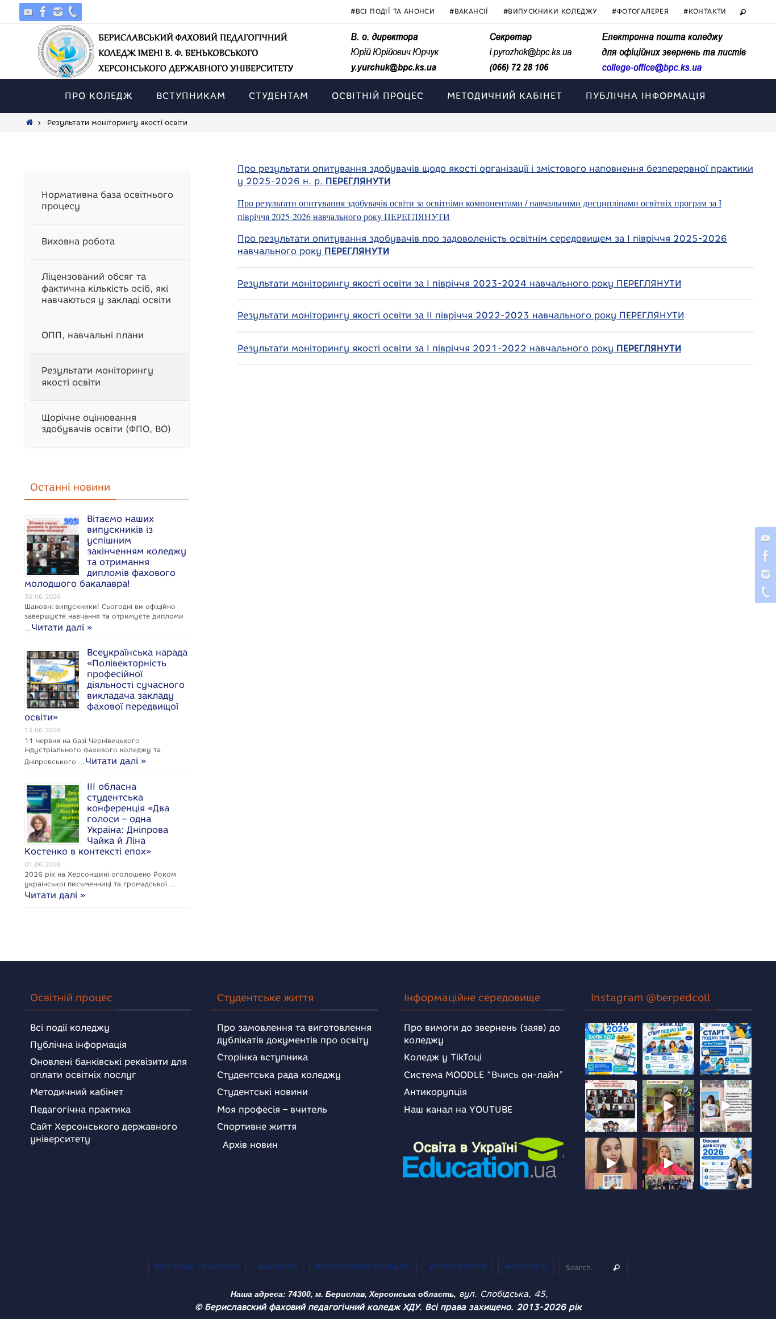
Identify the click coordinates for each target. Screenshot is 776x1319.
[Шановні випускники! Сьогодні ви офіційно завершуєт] (611, 1106)
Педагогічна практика (80, 1109)
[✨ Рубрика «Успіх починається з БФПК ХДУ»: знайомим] (668, 1163)
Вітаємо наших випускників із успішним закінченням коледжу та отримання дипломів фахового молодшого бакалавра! (105, 551)
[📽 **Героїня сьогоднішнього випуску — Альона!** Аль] (668, 1106)
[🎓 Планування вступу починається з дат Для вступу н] (726, 1163)
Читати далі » (61, 627)
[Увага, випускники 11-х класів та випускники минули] (668, 1049)
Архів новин (250, 1144)
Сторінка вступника (262, 1057)
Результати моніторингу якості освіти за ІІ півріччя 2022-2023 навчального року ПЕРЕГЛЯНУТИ (460, 315)
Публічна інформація (78, 1044)
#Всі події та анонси (393, 11)
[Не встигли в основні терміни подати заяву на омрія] (611, 1049)
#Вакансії (469, 11)
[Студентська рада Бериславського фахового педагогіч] (611, 1163)
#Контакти (705, 11)
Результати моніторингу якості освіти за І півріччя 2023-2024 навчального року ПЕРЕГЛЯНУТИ (459, 283)
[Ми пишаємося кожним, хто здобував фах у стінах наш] (726, 1106)
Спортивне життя (257, 1126)
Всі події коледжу (70, 1027)
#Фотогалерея (640, 11)
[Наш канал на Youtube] (28, 12)
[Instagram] (58, 12)
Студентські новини (262, 1091)
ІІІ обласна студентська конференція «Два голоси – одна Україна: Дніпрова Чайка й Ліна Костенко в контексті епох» (96, 819)
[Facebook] (43, 12)
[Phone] (73, 12)
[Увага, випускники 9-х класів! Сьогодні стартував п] (726, 1049)
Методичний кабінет (76, 1091)
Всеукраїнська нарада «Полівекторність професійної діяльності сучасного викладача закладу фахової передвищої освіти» (105, 685)
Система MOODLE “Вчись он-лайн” (484, 1074)
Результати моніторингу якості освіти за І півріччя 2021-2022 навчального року (459, 348)
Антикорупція (435, 1091)
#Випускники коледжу (550, 11)
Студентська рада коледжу (279, 1074)
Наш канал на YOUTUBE (458, 1109)
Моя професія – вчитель (272, 1109)
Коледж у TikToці (443, 1057)
